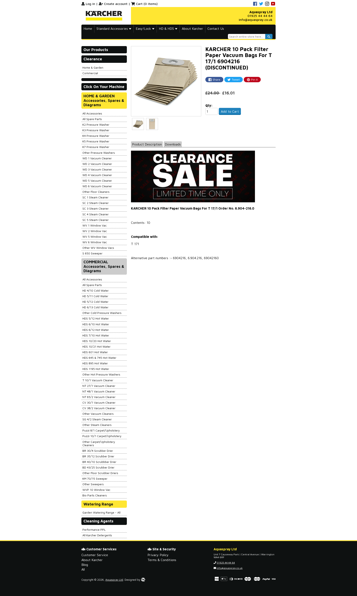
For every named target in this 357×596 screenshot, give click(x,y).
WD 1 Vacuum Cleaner (97, 158)
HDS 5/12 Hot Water (95, 318)
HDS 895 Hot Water (95, 363)
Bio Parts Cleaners (94, 495)
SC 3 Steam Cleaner (95, 208)
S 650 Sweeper (92, 253)
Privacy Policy (158, 555)
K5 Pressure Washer (95, 141)
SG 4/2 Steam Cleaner (97, 419)
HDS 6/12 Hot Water (95, 329)
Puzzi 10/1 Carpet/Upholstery (101, 436)
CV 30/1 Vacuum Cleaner (98, 402)
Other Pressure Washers (98, 152)
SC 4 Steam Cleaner (95, 214)
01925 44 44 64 (260, 16)
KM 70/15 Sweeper (94, 478)
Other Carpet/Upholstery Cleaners (98, 443)
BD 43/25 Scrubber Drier (98, 467)
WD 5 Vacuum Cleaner (97, 180)
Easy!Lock (144, 28)
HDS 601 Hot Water (95, 352)
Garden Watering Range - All (101, 512)
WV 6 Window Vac (94, 242)
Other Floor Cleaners (95, 191)
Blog (84, 564)
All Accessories (92, 113)
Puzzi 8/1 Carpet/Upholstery (101, 430)
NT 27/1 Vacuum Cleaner (98, 385)
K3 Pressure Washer (95, 130)
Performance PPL (94, 529)
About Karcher (192, 28)
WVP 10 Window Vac (96, 489)
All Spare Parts (92, 119)
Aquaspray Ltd (114, 579)
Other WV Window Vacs (98, 247)
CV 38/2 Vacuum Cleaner (98, 408)
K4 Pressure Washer (95, 135)
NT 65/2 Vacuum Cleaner (98, 397)
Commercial (90, 73)
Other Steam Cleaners (97, 425)
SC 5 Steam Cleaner (95, 220)
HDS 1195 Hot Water (95, 369)
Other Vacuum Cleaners (98, 413)
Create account (115, 4)
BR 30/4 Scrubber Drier (97, 450)
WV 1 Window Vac (94, 225)
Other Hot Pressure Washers (101, 374)
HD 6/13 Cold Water (95, 307)
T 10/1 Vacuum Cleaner (97, 380)
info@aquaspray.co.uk (256, 19)
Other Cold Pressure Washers (101, 313)
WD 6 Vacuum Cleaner (97, 186)
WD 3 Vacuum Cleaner (97, 169)
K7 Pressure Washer (95, 147)
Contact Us (215, 28)
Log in (90, 4)
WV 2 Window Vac (94, 231)
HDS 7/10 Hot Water (95, 335)
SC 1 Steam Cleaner (95, 197)
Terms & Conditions (162, 560)
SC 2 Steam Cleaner (95, 203)
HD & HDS (167, 28)
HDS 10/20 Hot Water (96, 341)
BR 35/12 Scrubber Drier (98, 456)
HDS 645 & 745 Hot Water (99, 357)
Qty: (209, 105)
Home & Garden (92, 67)
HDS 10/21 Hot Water (96, 346)
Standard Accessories (112, 28)
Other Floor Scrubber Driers (100, 473)
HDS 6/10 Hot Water (95, 324)
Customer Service (94, 555)
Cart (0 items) (147, 4)
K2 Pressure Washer (95, 124)
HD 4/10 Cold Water (95, 290)
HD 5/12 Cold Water (95, 301)
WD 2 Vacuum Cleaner (97, 164)
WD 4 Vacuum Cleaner (97, 175)
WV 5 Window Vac (94, 236)
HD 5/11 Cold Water (95, 296)
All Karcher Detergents (97, 535)
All (83, 569)
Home (87, 28)
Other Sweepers (93, 484)
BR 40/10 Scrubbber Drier (99, 462)
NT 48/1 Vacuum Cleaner (98, 391)
